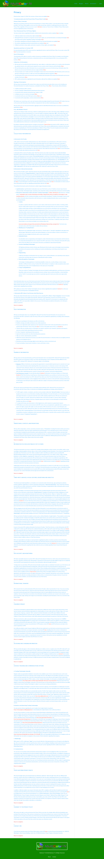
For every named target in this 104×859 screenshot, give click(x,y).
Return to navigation (18, 305)
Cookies (50, 192)
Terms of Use (47, 124)
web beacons (56, 192)
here (48, 16)
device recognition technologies (57, 194)
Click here (39, 26)
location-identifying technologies (35, 194)
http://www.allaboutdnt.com (41, 696)
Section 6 (18, 375)
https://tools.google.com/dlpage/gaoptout (23, 709)
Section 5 (60, 326)
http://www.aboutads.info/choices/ (44, 717)
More (19, 59)
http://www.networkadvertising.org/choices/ (32, 722)
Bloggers (81, 3)
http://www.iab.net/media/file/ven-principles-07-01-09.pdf (27, 734)
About (49, 856)
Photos (86, 3)
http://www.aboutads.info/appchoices (22, 719)
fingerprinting (46, 194)
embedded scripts (24, 194)
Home (75, 3)
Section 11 (60, 284)
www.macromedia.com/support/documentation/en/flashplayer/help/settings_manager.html (39, 224)
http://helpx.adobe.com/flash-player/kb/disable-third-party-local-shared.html (39, 680)
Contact (54, 856)
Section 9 (58, 461)
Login (100, 3)
